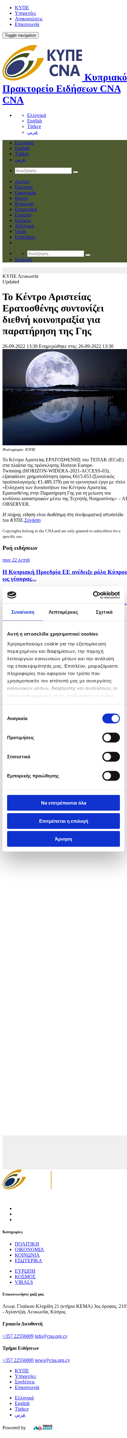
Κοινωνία (24, 203)
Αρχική (22, 181)
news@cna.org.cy (52, 1360)
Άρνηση (63, 839)
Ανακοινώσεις (29, 18)
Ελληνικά (36, 115)
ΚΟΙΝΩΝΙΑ (27, 1255)
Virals (20, 231)
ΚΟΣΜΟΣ (25, 1276)
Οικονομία (25, 192)
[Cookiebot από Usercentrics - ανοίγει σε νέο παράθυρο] (93, 595)
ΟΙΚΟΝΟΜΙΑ (29, 1249)
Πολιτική (24, 187)
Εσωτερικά (26, 209)
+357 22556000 (18, 1360)
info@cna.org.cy (51, 1336)
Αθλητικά (24, 226)
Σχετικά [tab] (104, 612)
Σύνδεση (32, 520)
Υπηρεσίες (25, 13)
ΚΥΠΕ (22, 7)
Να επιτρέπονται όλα (63, 803)
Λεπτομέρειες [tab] (63, 612)
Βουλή (21, 198)
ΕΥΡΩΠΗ (25, 1271)
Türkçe (34, 126)
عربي (32, 132)
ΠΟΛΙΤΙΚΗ (27, 1243)
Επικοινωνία (27, 24)
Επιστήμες (25, 237)
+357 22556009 (18, 1336)
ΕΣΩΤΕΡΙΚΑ (28, 1260)
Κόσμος (23, 220)
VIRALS (24, 1282)
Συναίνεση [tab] (22, 612)
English (34, 120)
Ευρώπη (23, 214)
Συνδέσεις (25, 1381)
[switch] (111, 738)
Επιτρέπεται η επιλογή (63, 820)
